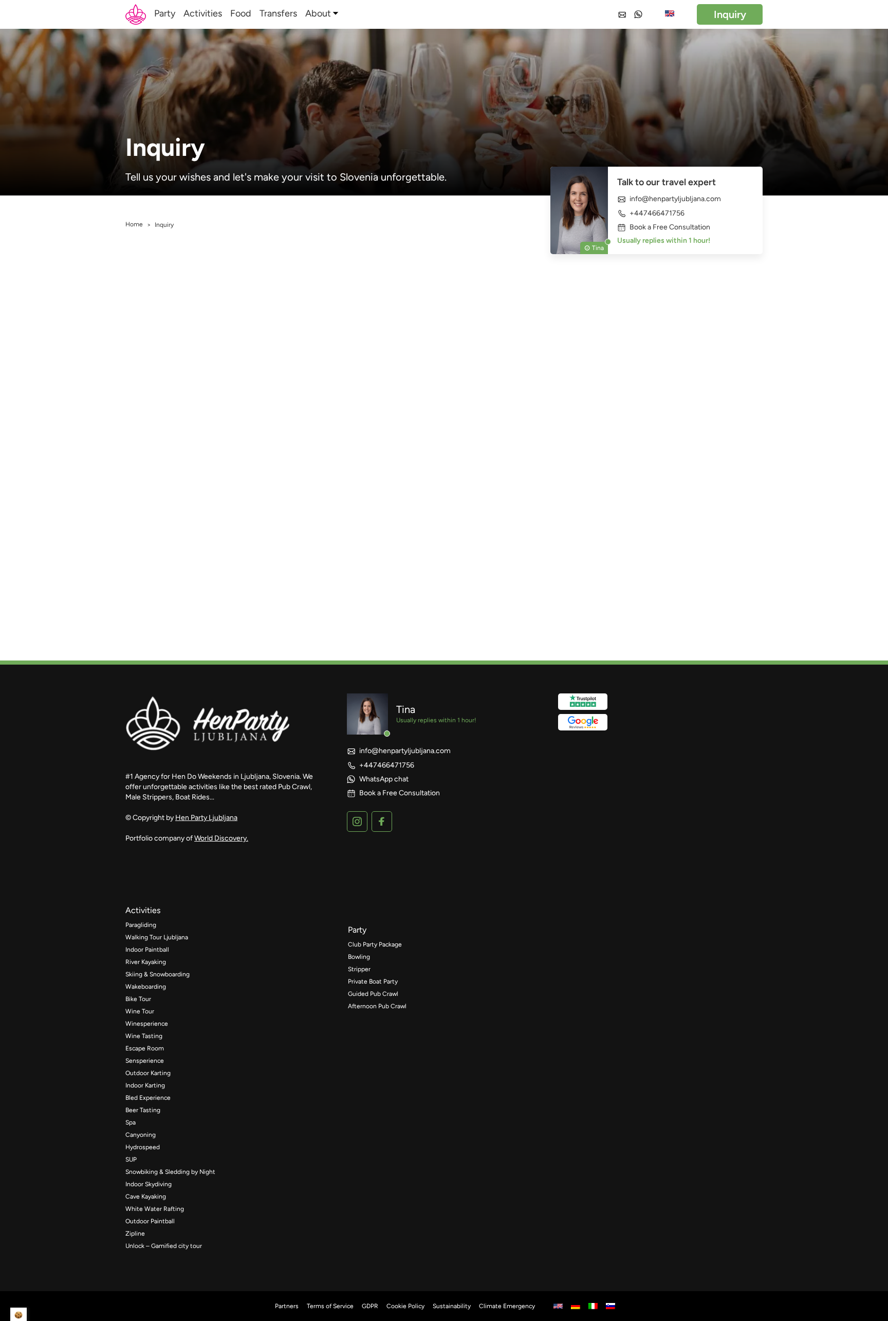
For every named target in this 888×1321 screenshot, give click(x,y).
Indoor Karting (145, 1085)
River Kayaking (145, 962)
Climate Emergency (507, 1306)
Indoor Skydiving (148, 1184)
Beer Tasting (142, 1110)
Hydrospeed (142, 1147)
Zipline (135, 1233)
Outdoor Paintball (150, 1221)
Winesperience (146, 1023)
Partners (287, 1306)
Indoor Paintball (147, 949)
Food (240, 13)
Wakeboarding (145, 986)
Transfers (278, 13)
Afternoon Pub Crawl (377, 1006)
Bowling (359, 956)
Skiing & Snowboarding (157, 974)
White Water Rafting (154, 1208)
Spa (130, 1122)
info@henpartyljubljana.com (675, 199)
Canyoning (140, 1134)
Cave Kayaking (145, 1196)
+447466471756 (657, 213)
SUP (131, 1159)
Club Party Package (375, 944)
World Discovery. (221, 838)
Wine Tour (139, 1011)
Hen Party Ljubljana (206, 817)
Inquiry (730, 14)
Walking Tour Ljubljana (156, 937)
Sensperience (144, 1060)
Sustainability (452, 1306)
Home (134, 224)
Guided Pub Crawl (373, 993)
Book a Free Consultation (670, 227)
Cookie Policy (405, 1306)
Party (164, 13)
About (318, 13)
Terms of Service (330, 1306)
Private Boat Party (373, 981)
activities (142, 910)
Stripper (359, 969)
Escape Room (144, 1048)
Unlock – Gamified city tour (163, 1245)
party (357, 930)
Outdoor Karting (148, 1073)
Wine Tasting (143, 1036)
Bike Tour (138, 999)
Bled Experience (148, 1097)
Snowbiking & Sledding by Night (170, 1171)
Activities (202, 13)
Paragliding (140, 925)
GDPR (370, 1306)
